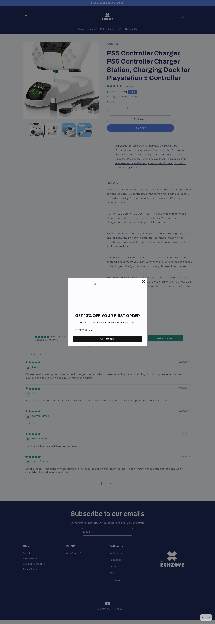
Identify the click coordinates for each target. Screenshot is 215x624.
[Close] (143, 281)
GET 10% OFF (107, 339)
